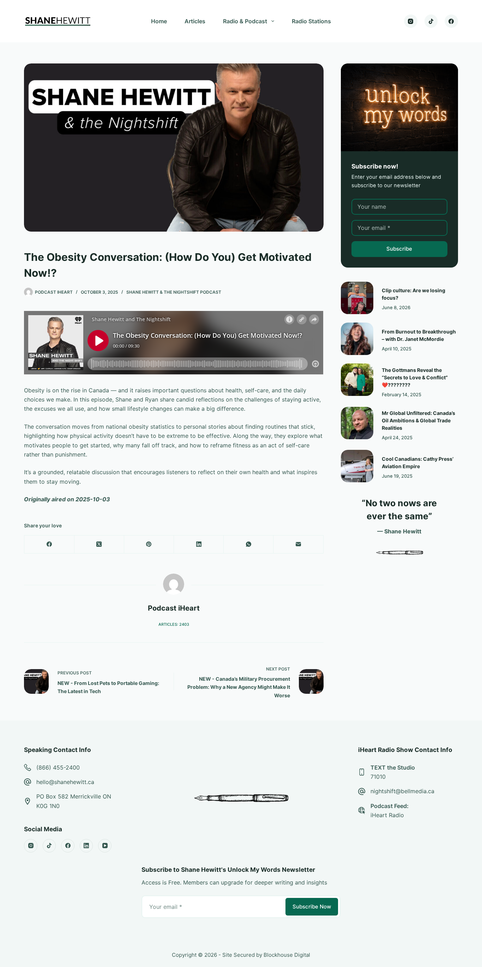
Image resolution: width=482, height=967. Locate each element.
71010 (378, 776)
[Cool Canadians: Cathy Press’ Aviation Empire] (357, 466)
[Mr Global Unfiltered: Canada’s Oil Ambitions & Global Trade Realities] (357, 423)
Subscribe (399, 248)
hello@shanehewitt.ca (65, 781)
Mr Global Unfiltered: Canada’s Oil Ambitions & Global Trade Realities (418, 420)
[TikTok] (431, 21)
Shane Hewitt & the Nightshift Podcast (173, 292)
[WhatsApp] (248, 544)
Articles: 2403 (173, 624)
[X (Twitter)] (99, 544)
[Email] (298, 544)
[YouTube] (105, 845)
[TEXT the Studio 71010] (361, 772)
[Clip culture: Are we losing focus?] (357, 298)
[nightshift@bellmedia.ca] (361, 791)
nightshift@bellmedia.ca (402, 791)
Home (159, 21)
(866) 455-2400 (58, 767)
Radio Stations (311, 21)
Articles (195, 21)
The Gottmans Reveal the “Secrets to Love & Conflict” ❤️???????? (415, 377)
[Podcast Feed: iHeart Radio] (361, 810)
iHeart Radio (387, 815)
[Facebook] (451, 21)
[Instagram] (410, 21)
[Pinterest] (149, 544)
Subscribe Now (312, 906)
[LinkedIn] (199, 544)
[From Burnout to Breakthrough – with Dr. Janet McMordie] (357, 339)
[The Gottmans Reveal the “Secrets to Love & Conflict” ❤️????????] (357, 379)
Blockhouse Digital (287, 954)
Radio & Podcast (245, 21)
